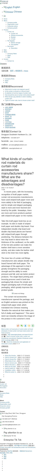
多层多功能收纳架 (10, 127)
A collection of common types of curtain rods (18, 93)
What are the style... (11, 366)
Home (5, 19)
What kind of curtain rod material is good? (17, 89)
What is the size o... (11, 365)
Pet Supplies (11, 41)
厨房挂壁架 (8, 118)
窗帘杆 (7, 113)
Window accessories (17, 35)
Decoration (10, 46)
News (5, 52)
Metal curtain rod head (8, 329)
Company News (12, 53)
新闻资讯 (18, 71)
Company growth (12, 28)
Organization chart (12, 24)
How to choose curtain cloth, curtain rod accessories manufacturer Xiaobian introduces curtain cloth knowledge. (17, 338)
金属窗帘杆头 (9, 126)
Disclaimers (28, 451)
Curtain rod (10, 31)
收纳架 (7, 120)
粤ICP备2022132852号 (21, 445)
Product (6, 30)
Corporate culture (12, 26)
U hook (13, 39)
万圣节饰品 (8, 122)
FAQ (8, 57)
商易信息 (22, 451)
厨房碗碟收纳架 (9, 124)
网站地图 (2, 453)
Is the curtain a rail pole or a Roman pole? (17, 91)
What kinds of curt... (11, 361)
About (5, 21)
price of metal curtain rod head (24, 329)
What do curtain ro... (11, 372)
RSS (7, 453)
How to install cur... (10, 368)
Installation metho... (11, 370)
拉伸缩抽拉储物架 (10, 115)
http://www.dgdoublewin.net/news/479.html (20, 334)
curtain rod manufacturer (28, 447)
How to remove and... (11, 363)
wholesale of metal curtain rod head (11, 331)
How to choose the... (11, 359)
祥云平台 (9, 451)
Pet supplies (14, 44)
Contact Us (10, 61)
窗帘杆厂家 (8, 116)
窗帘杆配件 (8, 109)
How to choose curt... (11, 357)
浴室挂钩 (7, 111)
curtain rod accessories (13, 447)
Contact (6, 59)
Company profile (12, 22)
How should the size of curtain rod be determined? (20, 95)
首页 (11, 71)
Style (5, 50)
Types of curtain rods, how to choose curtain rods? (20, 100)
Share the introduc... (11, 355)
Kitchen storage (15, 42)
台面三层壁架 (9, 107)
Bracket (13, 37)
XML (11, 453)
